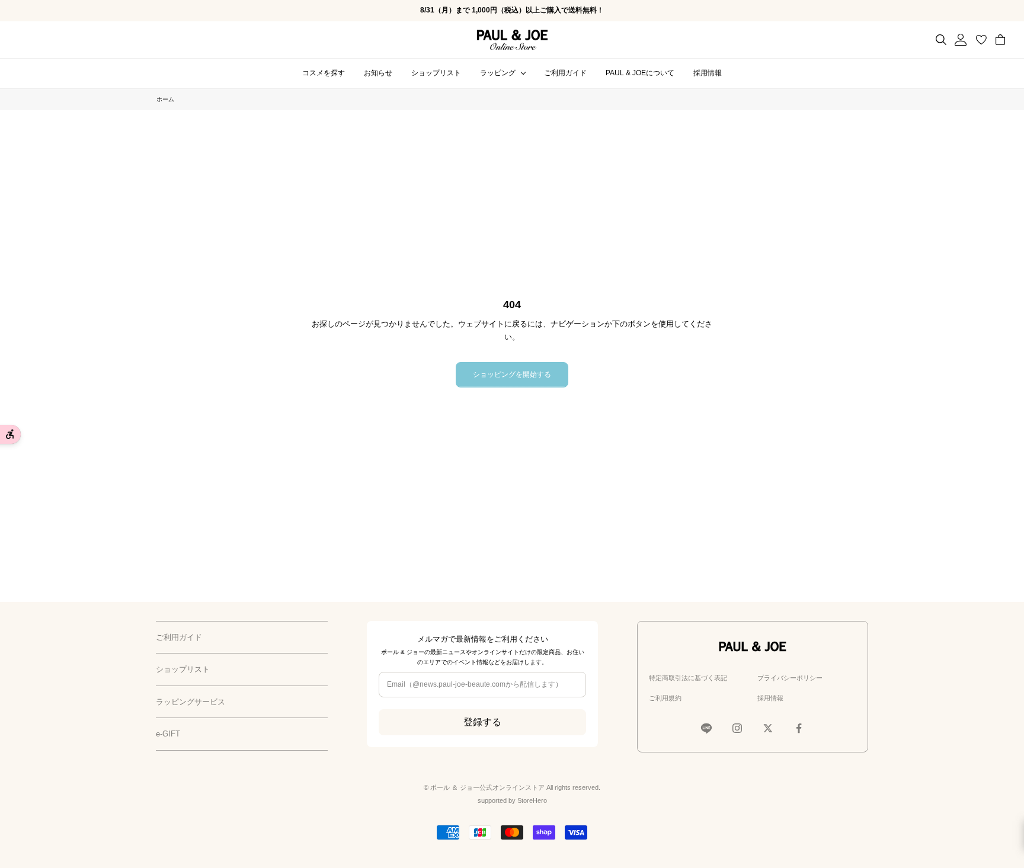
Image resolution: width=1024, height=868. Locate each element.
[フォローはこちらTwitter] (768, 728)
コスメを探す (323, 73)
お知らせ (378, 73)
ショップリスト (436, 73)
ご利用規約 (665, 698)
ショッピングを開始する (512, 374)
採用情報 (707, 73)
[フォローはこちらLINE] (706, 728)
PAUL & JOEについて (640, 73)
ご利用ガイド (565, 73)
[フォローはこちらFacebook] (799, 728)
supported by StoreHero (512, 800)
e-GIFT (168, 733)
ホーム (165, 99)
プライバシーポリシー (790, 677)
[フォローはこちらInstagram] (737, 728)
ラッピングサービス (190, 701)
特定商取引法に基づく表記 (688, 677)
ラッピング (498, 73)
